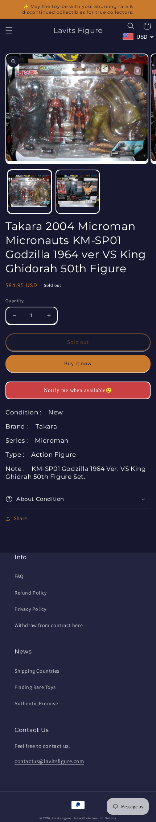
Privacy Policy (30, 609)
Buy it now (78, 363)
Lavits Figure (61, 818)
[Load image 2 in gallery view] (78, 192)
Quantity (14, 301)
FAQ (19, 576)
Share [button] (20, 518)
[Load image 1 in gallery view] (29, 192)
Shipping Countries (37, 671)
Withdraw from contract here (49, 625)
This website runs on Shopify (94, 818)
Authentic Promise (36, 703)
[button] (9, 30)
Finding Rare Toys (35, 687)
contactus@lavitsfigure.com (49, 761)
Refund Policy (31, 592)
